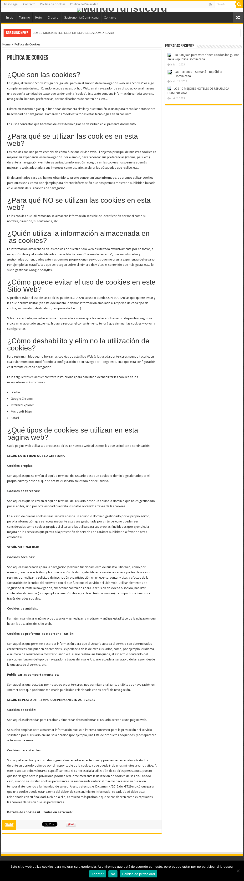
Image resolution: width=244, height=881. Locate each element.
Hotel (38, 17)
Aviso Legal (11, 4)
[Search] (239, 4)
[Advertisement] (203, 141)
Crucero (53, 17)
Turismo (24, 17)
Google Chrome (22, 398)
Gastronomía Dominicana (81, 17)
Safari (15, 418)
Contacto (29, 4)
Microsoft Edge (21, 411)
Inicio (10, 17)
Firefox (15, 392)
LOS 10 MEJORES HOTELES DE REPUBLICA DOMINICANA (73, 32)
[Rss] (211, 4)
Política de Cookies (52, 4)
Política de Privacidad (84, 4)
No (113, 874)
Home (6, 44)
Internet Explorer (22, 405)
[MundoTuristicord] (122, 10)
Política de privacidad (138, 874)
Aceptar (98, 874)
